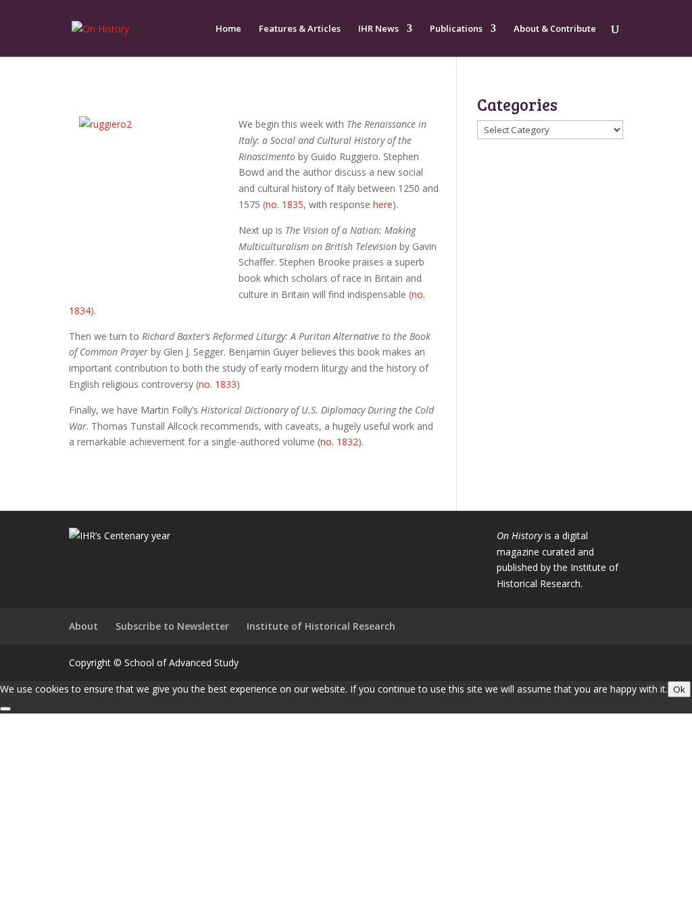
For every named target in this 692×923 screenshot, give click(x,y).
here (383, 204)
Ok (679, 689)
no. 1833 (218, 384)
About (83, 626)
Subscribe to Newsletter (172, 626)
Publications (456, 29)
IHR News (378, 29)
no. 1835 (284, 204)
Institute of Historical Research (321, 626)
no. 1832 (339, 441)
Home (228, 29)
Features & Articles (300, 29)
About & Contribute (555, 29)
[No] (5, 709)
